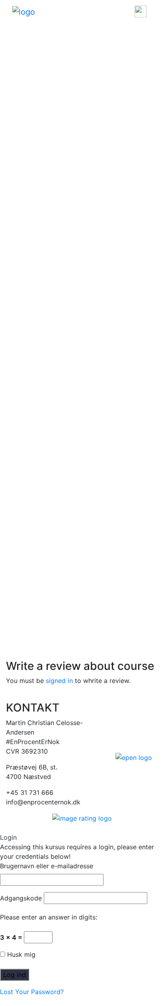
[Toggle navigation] (140, 11)
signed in (59, 681)
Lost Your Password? (32, 992)
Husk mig (20, 954)
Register (39, 189)
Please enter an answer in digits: (48, 917)
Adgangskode (21, 898)
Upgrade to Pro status (39, 161)
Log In (15, 189)
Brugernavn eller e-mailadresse (46, 866)
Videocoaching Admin (39, 123)
